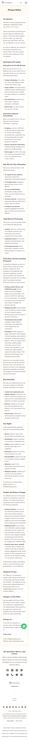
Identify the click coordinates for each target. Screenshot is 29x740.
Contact (15, 698)
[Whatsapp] (17, 670)
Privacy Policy (10, 720)
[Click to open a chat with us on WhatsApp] (24, 626)
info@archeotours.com (10, 486)
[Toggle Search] (20, 3)
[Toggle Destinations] (26, 3)
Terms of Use (19, 720)
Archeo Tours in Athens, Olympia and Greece (14, 728)
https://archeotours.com (18, 22)
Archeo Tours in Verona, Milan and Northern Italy (14, 736)
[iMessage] (17, 675)
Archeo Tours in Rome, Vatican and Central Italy (14, 730)
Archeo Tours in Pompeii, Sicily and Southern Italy (14, 733)
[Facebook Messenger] (21, 670)
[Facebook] (7, 670)
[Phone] (12, 675)
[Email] (7, 675)
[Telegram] (21, 675)
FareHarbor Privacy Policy (12, 356)
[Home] (8, 3)
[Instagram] (12, 670)
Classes (14, 700)
